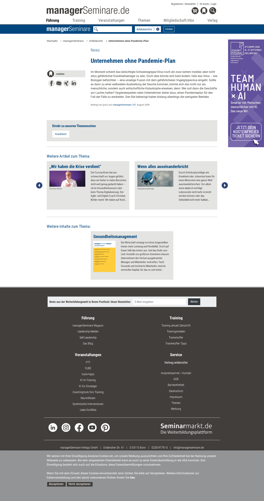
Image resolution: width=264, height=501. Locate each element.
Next (224, 185)
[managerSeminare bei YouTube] (92, 427)
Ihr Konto (208, 4)
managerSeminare (73, 40)
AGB (176, 379)
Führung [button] (52, 20)
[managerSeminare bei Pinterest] (105, 427)
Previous (39, 185)
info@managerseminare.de (188, 447)
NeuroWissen (88, 398)
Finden (169, 29)
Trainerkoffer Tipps (176, 343)
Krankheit (60, 134)
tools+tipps (88, 374)
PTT (88, 362)
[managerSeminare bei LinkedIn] (53, 427)
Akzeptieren (56, 484)
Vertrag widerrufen (176, 362)
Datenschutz (176, 391)
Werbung (176, 409)
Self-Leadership (88, 337)
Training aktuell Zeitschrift (176, 325)
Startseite (52, 40)
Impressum (176, 397)
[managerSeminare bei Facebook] (79, 427)
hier (132, 477)
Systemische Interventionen (88, 404)
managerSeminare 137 (124, 104)
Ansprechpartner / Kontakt (176, 373)
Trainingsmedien (176, 331)
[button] (66, 74)
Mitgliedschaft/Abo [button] (179, 20)
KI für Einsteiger (88, 386)
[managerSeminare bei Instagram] (66, 427)
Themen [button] (144, 20)
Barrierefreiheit (176, 385)
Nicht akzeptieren (80, 484)
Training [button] (78, 20)
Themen (176, 403)
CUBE (88, 368)
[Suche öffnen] (213, 11)
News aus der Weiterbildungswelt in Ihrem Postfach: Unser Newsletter (90, 302)
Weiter (194, 301)
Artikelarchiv (96, 40)
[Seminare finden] (186, 428)
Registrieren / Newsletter (183, 4)
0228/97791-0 (160, 447)
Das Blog (88, 343)
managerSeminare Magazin (88, 325)
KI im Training (88, 380)
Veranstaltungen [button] (111, 20)
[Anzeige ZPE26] (246, 93)
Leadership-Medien (88, 331)
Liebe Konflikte (88, 410)
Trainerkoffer (176, 337)
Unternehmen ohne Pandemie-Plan (128, 40)
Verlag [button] (212, 20)
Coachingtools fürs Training (88, 392)
